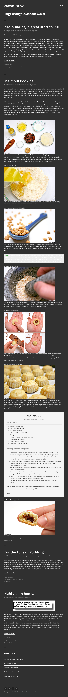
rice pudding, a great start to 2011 (32, 27)
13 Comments (8, 69)
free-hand (11, 358)
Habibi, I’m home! (19, 593)
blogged (52, 54)
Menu (61, 6)
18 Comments (8, 642)
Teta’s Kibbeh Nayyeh (11, 667)
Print (8, 493)
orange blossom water (13, 66)
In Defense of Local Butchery (13, 672)
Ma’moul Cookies (18, 81)
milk (5, 66)
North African (19, 556)
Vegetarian (35, 30)
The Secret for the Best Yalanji (13, 659)
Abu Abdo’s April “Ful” (11, 676)
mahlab (49, 244)
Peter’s (14, 562)
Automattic (33, 692)
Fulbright (7, 30)
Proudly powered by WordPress (12, 692)
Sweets (28, 30)
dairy (5, 640)
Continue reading (9, 60)
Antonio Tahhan (14, 6)
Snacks (21, 85)
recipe (24, 30)
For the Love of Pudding (24, 552)
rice (25, 66)
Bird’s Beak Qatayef (10, 663)
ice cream (9, 640)
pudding (21, 66)
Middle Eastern (16, 30)
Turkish (41, 556)
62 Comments (8, 540)
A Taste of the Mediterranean (44, 255)
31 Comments (8, 581)
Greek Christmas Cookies (25, 562)
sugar (36, 538)
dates (5, 538)
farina (9, 538)
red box (26, 489)
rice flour (21, 579)
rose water (29, 66)
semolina (32, 538)
